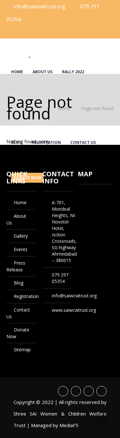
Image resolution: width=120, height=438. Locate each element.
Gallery (19, 6)
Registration (46, 28)
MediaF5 (69, 425)
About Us (42, 71)
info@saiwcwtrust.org (74, 296)
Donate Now (27, 50)
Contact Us (83, 28)
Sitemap (22, 349)
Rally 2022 (73, 71)
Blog (16, 28)
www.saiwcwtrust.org (74, 310)
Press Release (79, 6)
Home (17, 71)
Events (47, 6)
